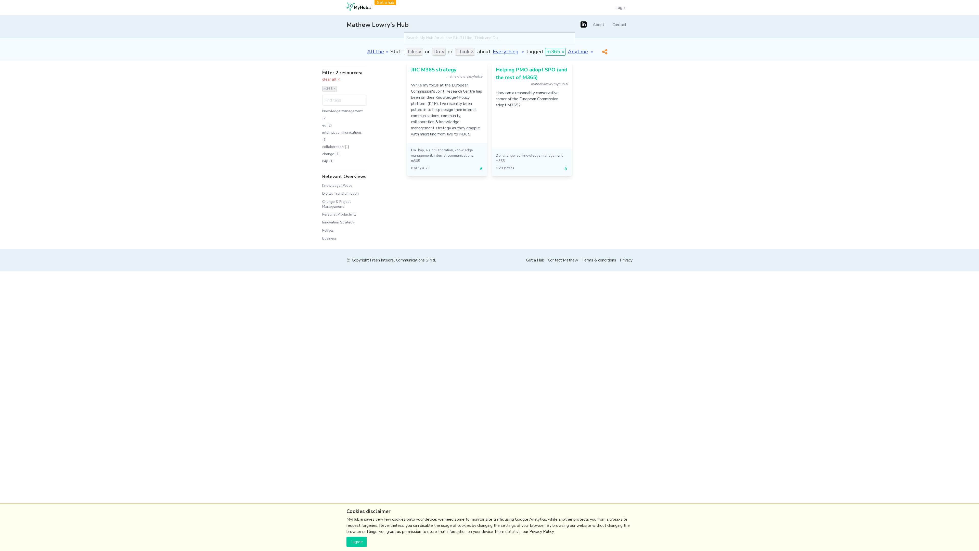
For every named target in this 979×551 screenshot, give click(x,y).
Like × (415, 51)
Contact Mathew (563, 260)
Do (413, 150)
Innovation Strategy (338, 222)
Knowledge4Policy (337, 185)
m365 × (555, 51)
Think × (465, 51)
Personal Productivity (339, 214)
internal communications (453, 155)
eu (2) (327, 125)
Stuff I (397, 51)
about (484, 51)
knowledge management (542, 155)
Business (329, 238)
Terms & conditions (599, 260)
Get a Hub (535, 260)
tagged (534, 51)
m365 (415, 160)
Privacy (626, 260)
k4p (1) (327, 161)
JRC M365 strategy (434, 69)
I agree (357, 542)
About (598, 25)
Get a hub (385, 2)
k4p (421, 150)
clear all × (331, 79)
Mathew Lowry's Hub (377, 25)
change (509, 155)
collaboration (442, 150)
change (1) (331, 154)
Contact (619, 25)
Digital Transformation (340, 193)
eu (428, 150)
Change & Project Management (336, 204)
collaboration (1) (335, 146)
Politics (328, 230)
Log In (620, 7)
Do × (438, 51)
